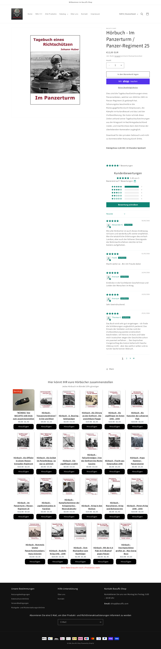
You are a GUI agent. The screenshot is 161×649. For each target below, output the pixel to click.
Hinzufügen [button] (23, 426)
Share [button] (111, 369)
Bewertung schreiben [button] (128, 204)
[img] (112, 221)
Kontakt (61, 599)
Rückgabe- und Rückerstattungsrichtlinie (28, 608)
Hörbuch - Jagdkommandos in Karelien (46, 505)
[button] (63, 14)
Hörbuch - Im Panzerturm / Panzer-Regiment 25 (23, 505)
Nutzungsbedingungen (20, 594)
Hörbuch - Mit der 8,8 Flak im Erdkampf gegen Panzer (103, 550)
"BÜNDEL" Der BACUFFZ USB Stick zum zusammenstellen (23, 415)
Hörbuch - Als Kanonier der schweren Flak (137, 415)
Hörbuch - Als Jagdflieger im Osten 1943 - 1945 (114, 415)
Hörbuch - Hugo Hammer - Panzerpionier (137, 460)
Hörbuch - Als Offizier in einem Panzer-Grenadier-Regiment (23, 460)
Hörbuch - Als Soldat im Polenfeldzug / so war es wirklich (46, 460)
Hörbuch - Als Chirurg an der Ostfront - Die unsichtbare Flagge (92, 415)
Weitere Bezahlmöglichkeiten (128, 87)
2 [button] (126, 358)
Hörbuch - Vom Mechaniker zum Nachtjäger (80, 550)
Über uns (61, 594)
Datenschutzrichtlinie (20, 599)
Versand (117, 56)
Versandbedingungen (20, 603)
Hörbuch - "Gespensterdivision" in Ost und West (46, 415)
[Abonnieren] (100, 622)
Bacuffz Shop (76, 643)
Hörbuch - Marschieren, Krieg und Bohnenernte (114, 505)
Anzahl (108, 60)
